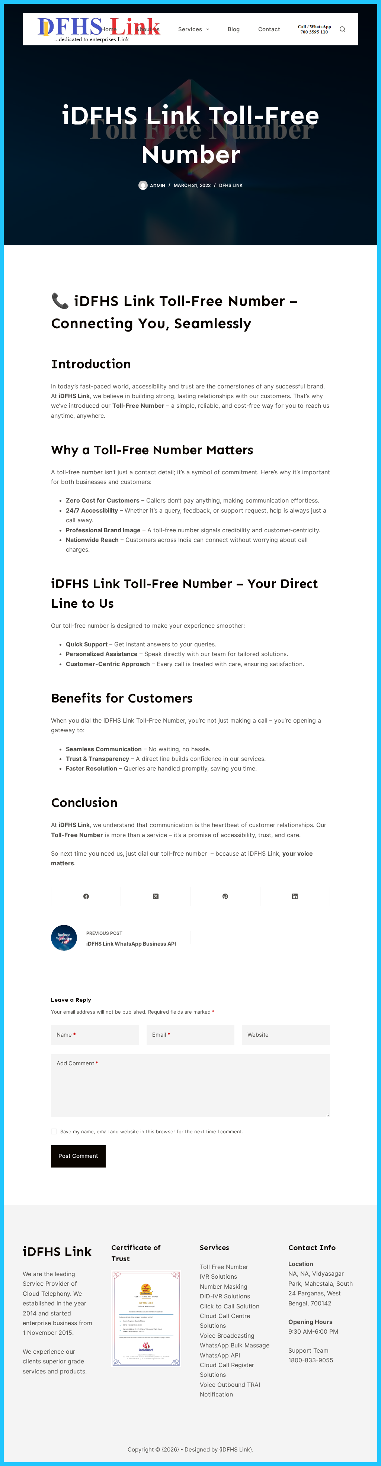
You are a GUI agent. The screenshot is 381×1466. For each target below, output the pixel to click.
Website (258, 1034)
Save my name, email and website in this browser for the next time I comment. (151, 1131)
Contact (269, 29)
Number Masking (223, 1286)
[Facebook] (86, 896)
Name (66, 1034)
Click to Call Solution (229, 1306)
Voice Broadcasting (227, 1335)
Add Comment (77, 1063)
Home (109, 29)
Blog (234, 29)
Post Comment (78, 1155)
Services (190, 29)
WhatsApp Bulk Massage (234, 1345)
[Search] (342, 29)
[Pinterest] (225, 896)
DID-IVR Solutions (225, 1296)
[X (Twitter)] (155, 896)
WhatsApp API (220, 1355)
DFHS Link (231, 185)
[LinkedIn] (295, 896)
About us (147, 29)
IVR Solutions (218, 1276)
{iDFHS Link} (235, 1449)
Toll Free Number (224, 1266)
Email (161, 1034)
